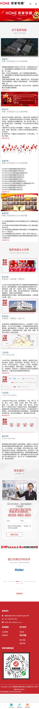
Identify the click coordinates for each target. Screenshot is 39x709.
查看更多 (19, 593)
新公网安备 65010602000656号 (11, 692)
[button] (2, 21)
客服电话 (27, 707)
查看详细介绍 (5, 90)
